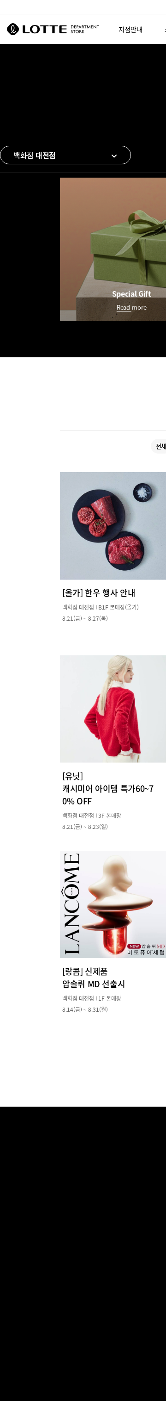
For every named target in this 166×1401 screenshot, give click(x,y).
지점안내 (130, 29)
